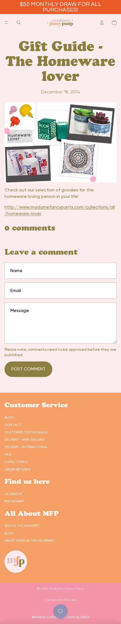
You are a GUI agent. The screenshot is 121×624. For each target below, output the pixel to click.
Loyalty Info (16, 462)
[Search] (18, 22)
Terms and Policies (60, 600)
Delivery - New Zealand (24, 440)
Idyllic (84, 617)
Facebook (13, 494)
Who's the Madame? (22, 526)
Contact (13, 425)
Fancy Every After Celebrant (30, 540)
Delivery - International (26, 447)
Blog (9, 417)
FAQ (8, 454)
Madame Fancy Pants (66, 589)
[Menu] (6, 22)
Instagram (14, 501)
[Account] (102, 22)
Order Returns (17, 469)
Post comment (28, 369)
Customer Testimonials (26, 432)
